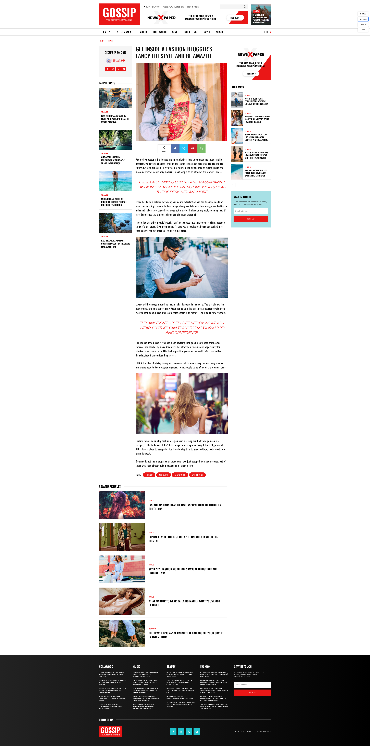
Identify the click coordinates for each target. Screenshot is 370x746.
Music (248, 95)
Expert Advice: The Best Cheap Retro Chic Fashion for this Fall (183, 539)
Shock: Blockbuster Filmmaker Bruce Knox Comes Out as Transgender (112, 690)
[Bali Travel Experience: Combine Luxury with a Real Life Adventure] (115, 223)
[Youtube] (123, 69)
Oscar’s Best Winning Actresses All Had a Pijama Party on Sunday (112, 682)
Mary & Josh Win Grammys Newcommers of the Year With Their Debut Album (256, 155)
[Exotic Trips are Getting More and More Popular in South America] (115, 98)
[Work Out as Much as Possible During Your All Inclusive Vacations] (115, 181)
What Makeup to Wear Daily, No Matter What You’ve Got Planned (184, 603)
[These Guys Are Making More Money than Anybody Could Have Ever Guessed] (237, 118)
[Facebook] (107, 69)
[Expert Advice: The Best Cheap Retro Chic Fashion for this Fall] (122, 537)
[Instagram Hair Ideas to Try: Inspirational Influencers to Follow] (122, 505)
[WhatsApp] (201, 148)
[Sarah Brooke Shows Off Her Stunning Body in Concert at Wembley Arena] (237, 136)
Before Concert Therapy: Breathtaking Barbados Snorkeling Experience (256, 173)
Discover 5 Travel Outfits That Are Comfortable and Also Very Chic (180, 690)
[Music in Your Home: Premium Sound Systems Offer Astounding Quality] (237, 100)
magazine (163, 475)
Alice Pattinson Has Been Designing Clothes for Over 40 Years (112, 698)
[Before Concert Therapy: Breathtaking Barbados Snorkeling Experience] (237, 172)
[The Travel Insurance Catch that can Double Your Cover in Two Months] (122, 633)
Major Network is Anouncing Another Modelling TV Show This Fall (111, 675)
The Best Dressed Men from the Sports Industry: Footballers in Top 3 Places (214, 706)
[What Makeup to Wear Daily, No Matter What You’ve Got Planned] (122, 601)
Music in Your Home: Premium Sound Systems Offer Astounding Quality (256, 101)
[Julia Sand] (109, 60)
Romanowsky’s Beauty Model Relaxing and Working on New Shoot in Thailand (213, 682)
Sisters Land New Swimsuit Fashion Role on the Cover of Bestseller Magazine (213, 698)
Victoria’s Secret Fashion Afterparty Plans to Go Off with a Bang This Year (214, 690)
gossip (149, 475)
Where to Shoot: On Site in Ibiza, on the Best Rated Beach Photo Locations (214, 675)
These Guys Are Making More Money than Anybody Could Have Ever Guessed (257, 119)
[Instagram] (112, 69)
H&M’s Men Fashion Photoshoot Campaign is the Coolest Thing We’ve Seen (179, 675)
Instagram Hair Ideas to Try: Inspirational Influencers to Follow (185, 507)
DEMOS (363, 14)
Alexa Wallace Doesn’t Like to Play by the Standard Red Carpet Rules (179, 682)
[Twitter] (118, 69)
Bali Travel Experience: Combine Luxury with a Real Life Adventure (115, 243)
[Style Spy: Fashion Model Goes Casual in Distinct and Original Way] (122, 569)
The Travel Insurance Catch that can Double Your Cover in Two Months (186, 635)
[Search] (245, 6)
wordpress (197, 475)
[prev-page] (232, 185)
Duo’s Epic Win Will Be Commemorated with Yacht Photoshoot (110, 706)
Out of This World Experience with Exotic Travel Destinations (113, 160)
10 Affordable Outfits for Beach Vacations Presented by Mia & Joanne (261, 18)
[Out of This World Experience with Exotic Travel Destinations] (115, 140)
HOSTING (363, 19)
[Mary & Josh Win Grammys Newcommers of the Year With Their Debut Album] (237, 154)
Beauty (256, 11)
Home (101, 40)
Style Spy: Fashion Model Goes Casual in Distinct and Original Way (183, 571)
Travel (104, 112)
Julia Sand (119, 60)
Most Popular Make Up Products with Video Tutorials (179, 697)
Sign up (251, 219)
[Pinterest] (192, 148)
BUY (363, 30)
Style (110, 40)
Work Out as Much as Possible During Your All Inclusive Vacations (114, 202)
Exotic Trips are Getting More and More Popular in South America (115, 118)
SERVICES (363, 24)
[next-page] (237, 185)
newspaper (180, 475)
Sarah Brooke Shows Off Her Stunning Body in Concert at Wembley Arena (256, 137)
